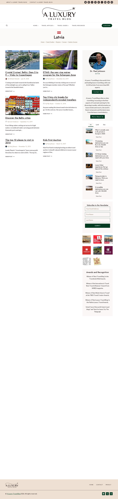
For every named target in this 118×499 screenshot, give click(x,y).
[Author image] (6, 79)
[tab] (90, 125)
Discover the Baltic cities (17, 118)
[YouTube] (108, 2)
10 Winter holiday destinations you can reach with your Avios (102, 156)
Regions (58, 42)
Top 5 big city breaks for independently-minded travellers (59, 98)
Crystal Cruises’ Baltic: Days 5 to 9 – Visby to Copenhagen (21, 74)
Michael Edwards (14, 79)
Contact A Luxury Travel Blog (41, 2)
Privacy (108, 485)
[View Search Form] (7, 25)
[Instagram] (105, 2)
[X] (107, 493)
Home (42, 42)
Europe (64, 42)
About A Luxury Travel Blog (16, 2)
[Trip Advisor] (102, 2)
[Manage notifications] (113, 494)
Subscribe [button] (106, 25)
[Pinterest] (99, 2)
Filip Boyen (50, 104)
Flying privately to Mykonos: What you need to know (101, 178)
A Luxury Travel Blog (14, 494)
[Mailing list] (85, 2)
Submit (97, 226)
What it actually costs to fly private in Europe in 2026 (102, 132)
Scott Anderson (14, 122)
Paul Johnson (51, 79)
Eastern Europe (72, 42)
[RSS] (112, 2)
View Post (9, 91)
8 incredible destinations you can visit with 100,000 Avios (101, 190)
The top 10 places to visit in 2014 (19, 141)
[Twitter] (92, 2)
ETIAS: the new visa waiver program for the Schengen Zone (59, 74)
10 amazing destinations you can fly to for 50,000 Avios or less (101, 144)
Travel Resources (78, 25)
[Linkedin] (95, 2)
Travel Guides (50, 42)
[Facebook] (89, 2)
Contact (99, 485)
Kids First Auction (52, 140)
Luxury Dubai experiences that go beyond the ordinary (101, 167)
